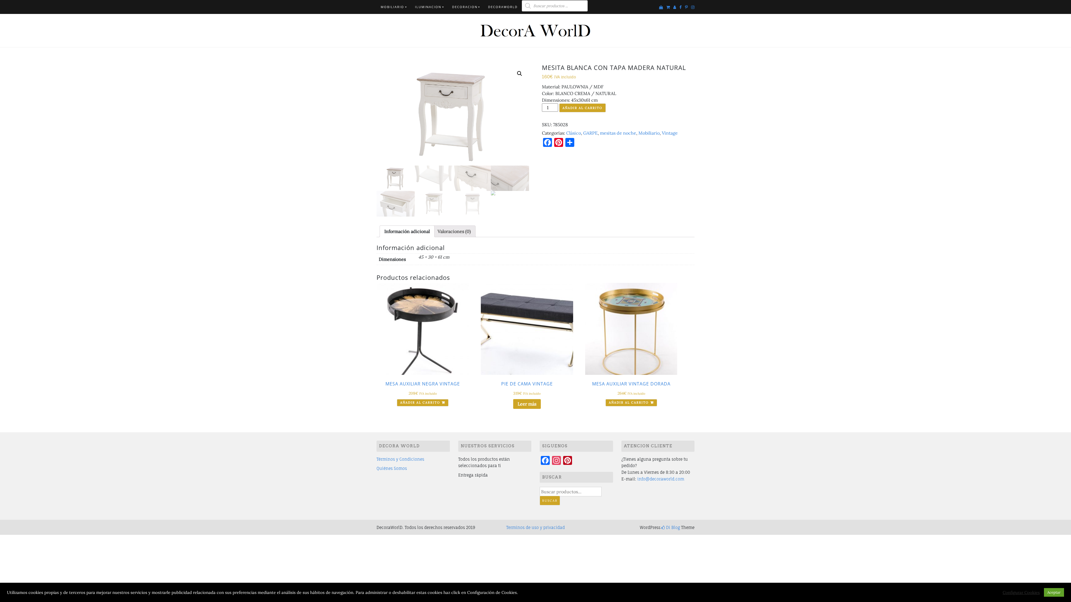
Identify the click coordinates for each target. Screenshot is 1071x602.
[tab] (407, 231)
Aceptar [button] (1054, 592)
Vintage (670, 133)
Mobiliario (392, 7)
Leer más (527, 404)
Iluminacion (428, 7)
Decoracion (464, 7)
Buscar (550, 501)
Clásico (573, 133)
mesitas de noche (618, 133)
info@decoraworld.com (660, 479)
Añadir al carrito (582, 108)
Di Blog (672, 527)
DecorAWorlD (503, 7)
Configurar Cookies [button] (1021, 592)
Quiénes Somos (392, 468)
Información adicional (407, 231)
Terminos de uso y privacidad (535, 527)
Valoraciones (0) (454, 231)
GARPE (590, 133)
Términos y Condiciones (400, 459)
